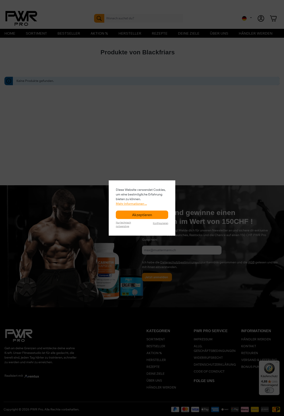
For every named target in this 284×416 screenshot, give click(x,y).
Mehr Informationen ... (131, 204)
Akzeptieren (142, 215)
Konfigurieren (160, 223)
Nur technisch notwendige (123, 224)
